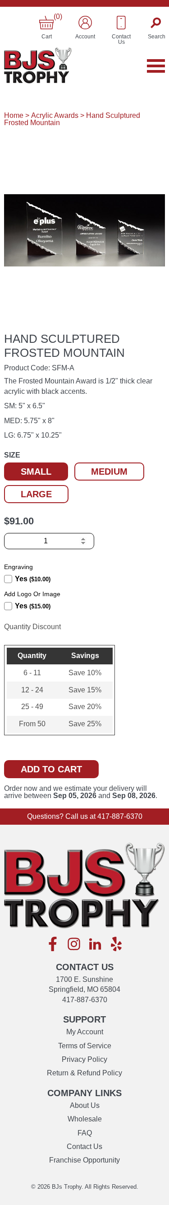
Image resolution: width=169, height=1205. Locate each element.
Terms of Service (84, 1046)
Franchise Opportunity (84, 1160)
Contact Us (84, 1146)
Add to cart (51, 769)
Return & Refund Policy (84, 1073)
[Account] (85, 22)
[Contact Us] (121, 22)
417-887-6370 (119, 816)
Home (13, 115)
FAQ (85, 1133)
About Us (85, 1105)
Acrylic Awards (54, 115)
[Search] (157, 22)
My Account (84, 1032)
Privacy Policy (84, 1059)
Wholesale (85, 1119)
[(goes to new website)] (53, 945)
